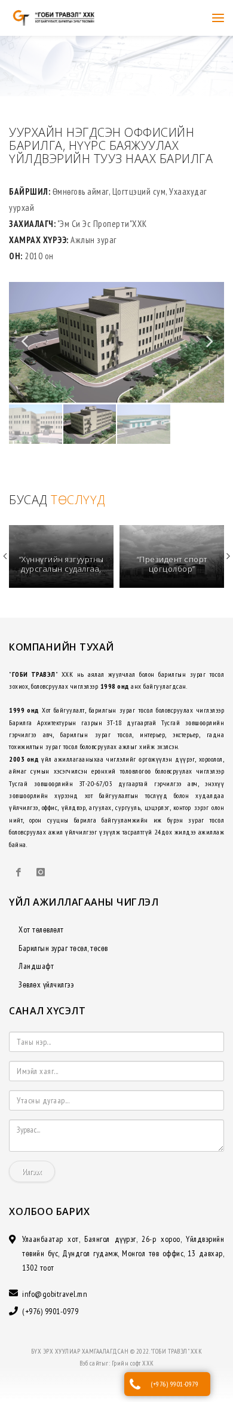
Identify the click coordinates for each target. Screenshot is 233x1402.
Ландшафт (36, 966)
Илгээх (32, 1171)
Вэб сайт (90, 1363)
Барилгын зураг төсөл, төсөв (63, 948)
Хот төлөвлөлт (41, 929)
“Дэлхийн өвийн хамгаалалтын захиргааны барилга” (172, 568)
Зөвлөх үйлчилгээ (46, 984)
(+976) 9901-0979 (174, 1383)
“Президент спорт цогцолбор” (61, 564)
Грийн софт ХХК (133, 1363)
